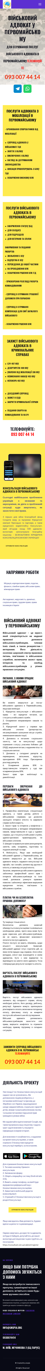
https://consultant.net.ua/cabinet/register (21, 1245)
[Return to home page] (7, 4)
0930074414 (9, 1337)
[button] (18, 89)
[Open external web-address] (11, 1156)
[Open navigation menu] (40, 4)
